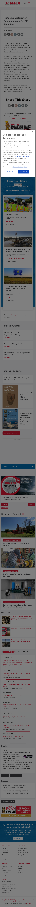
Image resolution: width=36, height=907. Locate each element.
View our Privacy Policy (20, 167)
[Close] (33, 132)
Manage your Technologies (10, 172)
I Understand (24, 171)
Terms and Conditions (21, 156)
